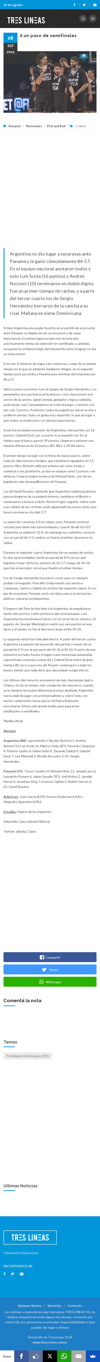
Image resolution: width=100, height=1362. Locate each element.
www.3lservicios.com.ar (50, 1342)
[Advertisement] (50, 192)
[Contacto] (95, 4)
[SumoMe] (93, 1356)
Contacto (74, 1306)
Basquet (15, 126)
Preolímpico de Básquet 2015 (28, 1056)
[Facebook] (76, 4)
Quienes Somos (30, 1306)
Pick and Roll (56, 126)
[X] (50, 1356)
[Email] (78, 1356)
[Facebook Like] (36, 1356)
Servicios (54, 1306)
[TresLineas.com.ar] (26, 18)
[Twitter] (86, 4)
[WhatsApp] (64, 1356)
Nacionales (34, 126)
